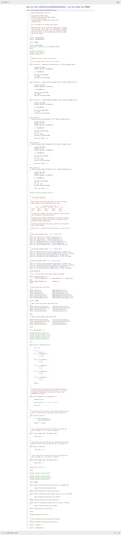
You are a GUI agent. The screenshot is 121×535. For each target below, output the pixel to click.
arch (69, 7)
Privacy (12, 532)
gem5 (28, 7)
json (118, 532)
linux (35, 7)
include (78, 7)
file (55, 10)
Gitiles (8, 532)
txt (115, 532)
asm (82, 7)
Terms (16, 532)
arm (32, 7)
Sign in (118, 2)
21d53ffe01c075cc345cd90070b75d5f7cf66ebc (52, 7)
